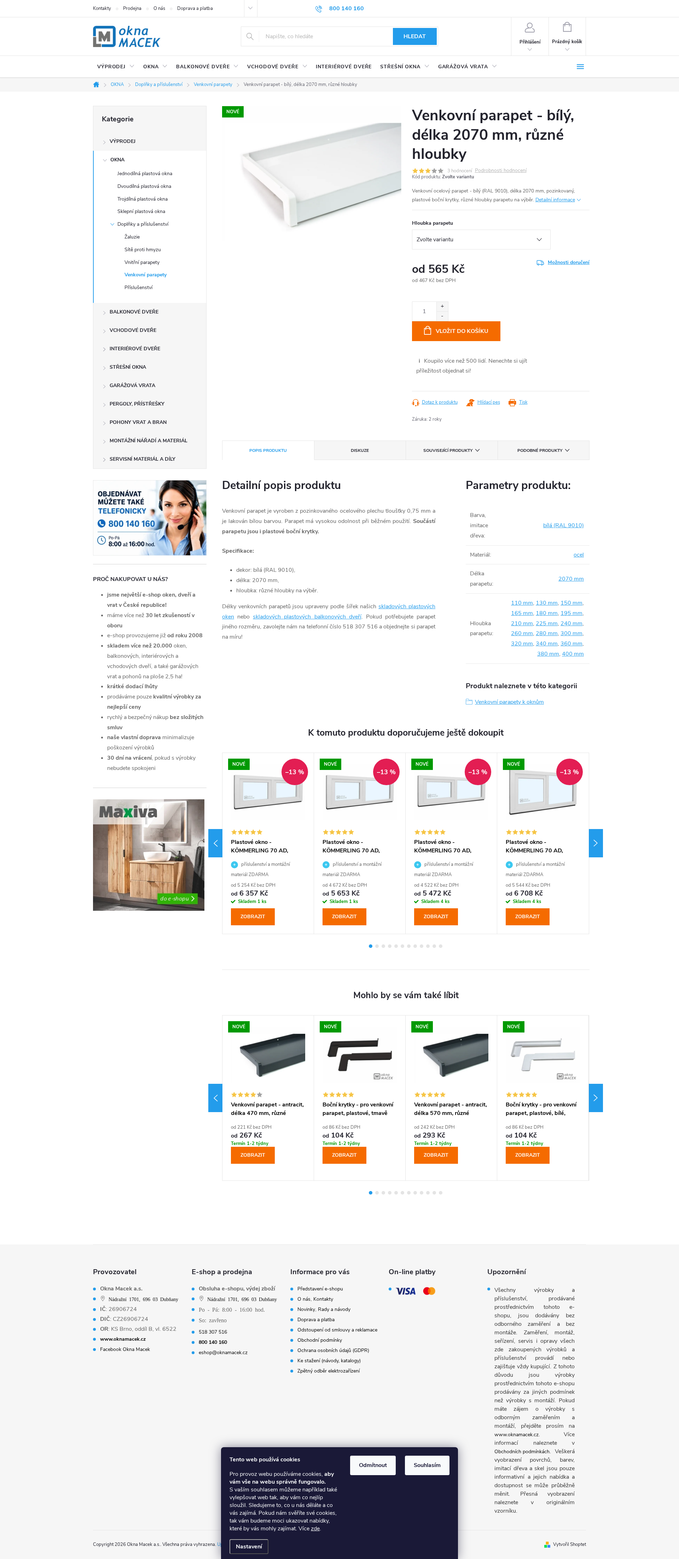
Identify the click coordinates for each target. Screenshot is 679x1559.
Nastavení (249, 1547)
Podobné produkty (539, 450)
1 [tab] (370, 946)
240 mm (571, 623)
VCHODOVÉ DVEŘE (133, 330)
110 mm (522, 603)
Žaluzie (132, 237)
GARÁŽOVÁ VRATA (132, 385)
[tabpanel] (268, 843)
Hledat (415, 36)
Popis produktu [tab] (268, 450)
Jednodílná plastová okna (144, 173)
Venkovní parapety (145, 274)
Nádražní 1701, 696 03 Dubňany (143, 1298)
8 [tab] (415, 946)
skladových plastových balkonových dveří (307, 617)
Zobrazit (252, 916)
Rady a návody (334, 1309)
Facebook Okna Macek (125, 1349)
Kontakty (102, 8)
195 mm (571, 613)
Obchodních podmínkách (522, 1451)
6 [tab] (402, 946)
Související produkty (447, 450)
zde (315, 1528)
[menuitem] (116, 67)
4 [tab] (389, 946)
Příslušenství (138, 287)
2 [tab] (377, 946)
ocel (579, 555)
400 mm (573, 654)
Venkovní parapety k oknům (509, 702)
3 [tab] (383, 946)
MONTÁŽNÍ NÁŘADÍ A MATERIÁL (148, 440)
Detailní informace (555, 199)
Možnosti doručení (569, 262)
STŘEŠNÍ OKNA (128, 367)
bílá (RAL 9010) (563, 525)
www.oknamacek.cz (516, 1434)
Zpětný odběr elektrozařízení (328, 1371)
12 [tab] (440, 946)
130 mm (547, 603)
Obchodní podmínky (319, 1340)
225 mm (547, 623)
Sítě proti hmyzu (142, 249)
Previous (215, 843)
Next (596, 843)
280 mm (547, 633)
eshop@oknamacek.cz (223, 1353)
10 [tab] (428, 946)
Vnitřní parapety (141, 262)
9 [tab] (421, 946)
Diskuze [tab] (360, 450)
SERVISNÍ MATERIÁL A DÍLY (142, 459)
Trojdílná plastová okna (142, 199)
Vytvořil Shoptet (569, 1544)
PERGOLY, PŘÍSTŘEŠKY (137, 404)
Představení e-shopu (320, 1289)
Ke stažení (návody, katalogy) (329, 1361)
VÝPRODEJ (122, 141)
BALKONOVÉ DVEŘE (134, 312)
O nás (159, 8)
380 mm (548, 654)
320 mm (522, 644)
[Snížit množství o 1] (442, 316)
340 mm (547, 644)
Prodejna (132, 8)
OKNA (117, 159)
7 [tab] (409, 946)
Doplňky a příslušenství (142, 224)
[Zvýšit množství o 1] (442, 306)
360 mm (571, 644)
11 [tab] (434, 946)
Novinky (306, 1309)
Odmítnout (373, 1465)
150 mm (571, 603)
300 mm (571, 633)
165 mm (522, 613)
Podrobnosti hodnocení (501, 171)
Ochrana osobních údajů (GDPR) (333, 1350)
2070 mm (571, 579)
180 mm (547, 613)
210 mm (522, 623)
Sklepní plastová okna (141, 211)
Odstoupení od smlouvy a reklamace (337, 1330)
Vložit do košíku (462, 331)
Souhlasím (427, 1465)
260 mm (522, 633)
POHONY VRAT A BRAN (138, 422)
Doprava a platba (195, 8)
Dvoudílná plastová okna (144, 186)
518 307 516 (213, 1332)
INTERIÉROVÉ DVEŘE (135, 348)
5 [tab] (396, 946)
